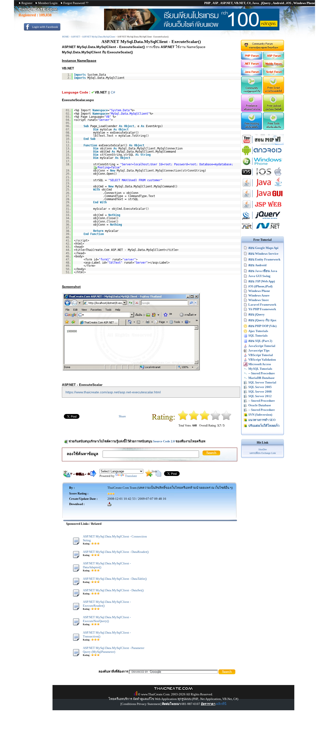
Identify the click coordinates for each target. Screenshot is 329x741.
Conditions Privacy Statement (140, 704)
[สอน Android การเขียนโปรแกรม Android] (262, 154)
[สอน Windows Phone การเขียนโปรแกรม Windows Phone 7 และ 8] (262, 165)
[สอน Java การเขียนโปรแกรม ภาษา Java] (262, 187)
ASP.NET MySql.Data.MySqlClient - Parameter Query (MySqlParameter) (113, 650)
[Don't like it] (194, 419)
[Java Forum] (251, 74)
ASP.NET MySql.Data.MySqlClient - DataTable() (115, 578)
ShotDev (262, 449)
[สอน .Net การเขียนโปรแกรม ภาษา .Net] (262, 230)
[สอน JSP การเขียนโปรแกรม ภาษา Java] (262, 208)
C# (113, 92)
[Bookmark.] (148, 475)
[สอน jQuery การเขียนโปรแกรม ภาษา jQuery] (262, 219)
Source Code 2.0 (164, 441)
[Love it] (226, 419)
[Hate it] (183, 419)
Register (26, 3)
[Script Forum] (274, 74)
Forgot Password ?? (75, 3)
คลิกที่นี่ (221, 704)
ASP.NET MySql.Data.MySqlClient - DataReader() (116, 552)
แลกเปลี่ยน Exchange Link (263, 453)
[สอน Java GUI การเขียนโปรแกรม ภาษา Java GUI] (262, 198)
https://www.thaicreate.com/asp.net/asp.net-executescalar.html (113, 392)
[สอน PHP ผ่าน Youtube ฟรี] (262, 144)
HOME (65, 37)
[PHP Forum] (251, 58)
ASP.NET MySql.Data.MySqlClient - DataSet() (113, 590)
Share (122, 416)
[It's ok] (204, 419)
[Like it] (215, 419)
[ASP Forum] (274, 58)
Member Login (48, 3)
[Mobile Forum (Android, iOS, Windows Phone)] (274, 66)
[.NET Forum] (251, 66)
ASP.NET (75, 37)
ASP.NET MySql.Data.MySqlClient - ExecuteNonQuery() (107, 619)
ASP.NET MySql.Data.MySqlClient (98, 37)
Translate (131, 476)
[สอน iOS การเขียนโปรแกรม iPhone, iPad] (262, 176)
